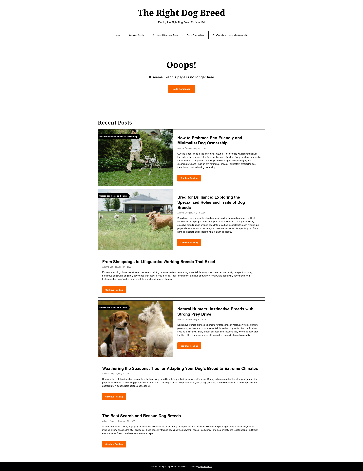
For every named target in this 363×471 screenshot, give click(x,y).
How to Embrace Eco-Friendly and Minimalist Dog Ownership (209, 140)
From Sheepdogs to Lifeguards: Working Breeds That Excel (158, 261)
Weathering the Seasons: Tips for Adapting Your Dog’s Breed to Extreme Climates (180, 368)
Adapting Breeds (136, 35)
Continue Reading (189, 178)
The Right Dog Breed (181, 12)
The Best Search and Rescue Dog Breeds (141, 415)
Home (117, 35)
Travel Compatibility (195, 35)
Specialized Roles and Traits (165, 35)
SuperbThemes (205, 466)
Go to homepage (181, 89)
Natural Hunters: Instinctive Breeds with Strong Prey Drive (215, 311)
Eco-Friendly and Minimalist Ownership (230, 35)
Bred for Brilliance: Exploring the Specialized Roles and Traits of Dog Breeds (211, 202)
